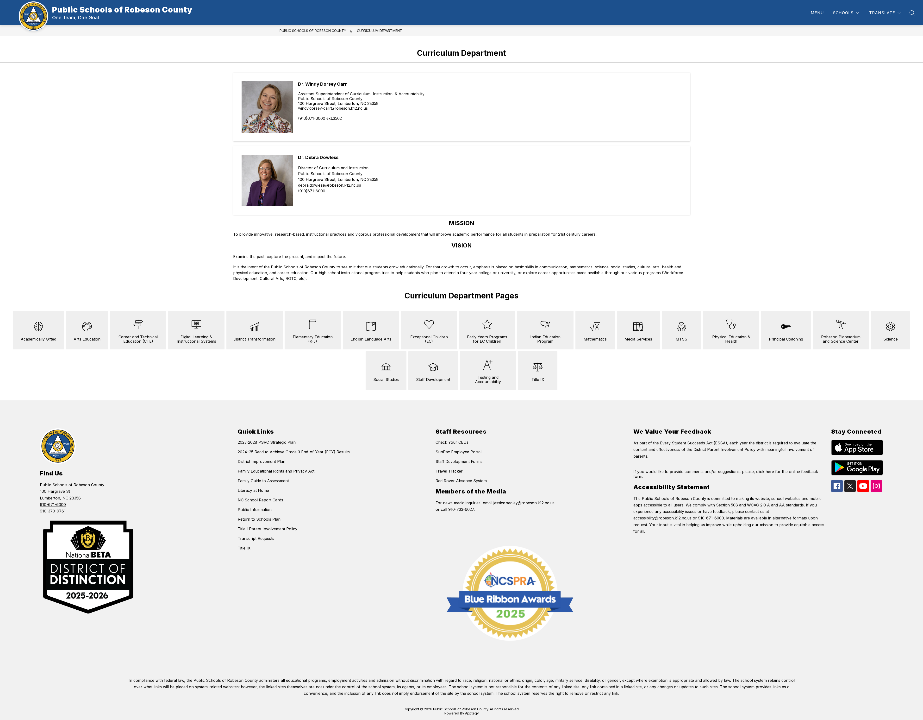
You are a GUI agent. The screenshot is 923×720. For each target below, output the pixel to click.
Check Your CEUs (452, 442)
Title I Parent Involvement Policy (267, 528)
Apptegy (472, 713)
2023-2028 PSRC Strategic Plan (267, 442)
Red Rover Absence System (461, 480)
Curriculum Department (379, 31)
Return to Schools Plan (259, 519)
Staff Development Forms (459, 461)
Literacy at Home (253, 490)
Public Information (255, 509)
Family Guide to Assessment (263, 480)
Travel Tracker (449, 471)
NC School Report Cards (260, 500)
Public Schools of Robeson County (313, 31)
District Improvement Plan (261, 461)
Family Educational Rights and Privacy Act (276, 471)
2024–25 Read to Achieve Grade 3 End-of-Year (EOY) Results (294, 451)
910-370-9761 (53, 511)
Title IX (244, 548)
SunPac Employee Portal (458, 451)
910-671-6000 (53, 504)
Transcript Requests (256, 538)
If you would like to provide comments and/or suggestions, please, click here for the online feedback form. (725, 474)
